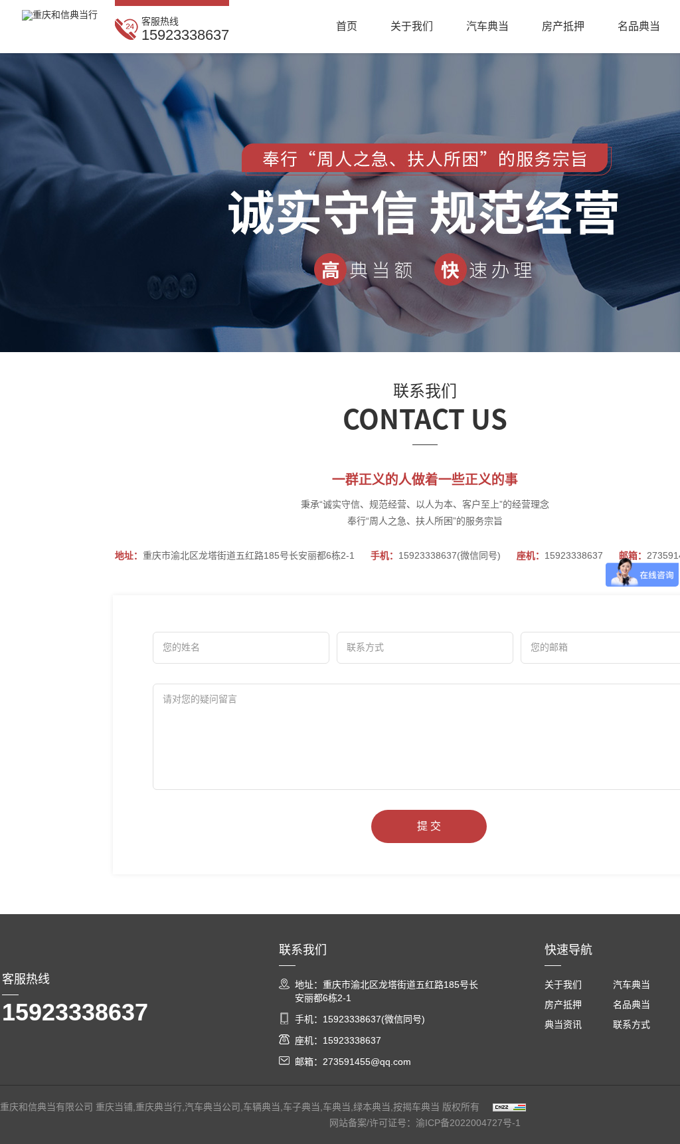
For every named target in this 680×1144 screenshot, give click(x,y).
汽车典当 (487, 26)
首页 (346, 26)
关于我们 (411, 26)
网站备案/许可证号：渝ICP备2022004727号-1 (425, 1122)
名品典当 (639, 26)
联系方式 (631, 1024)
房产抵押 (563, 26)
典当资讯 (563, 1024)
